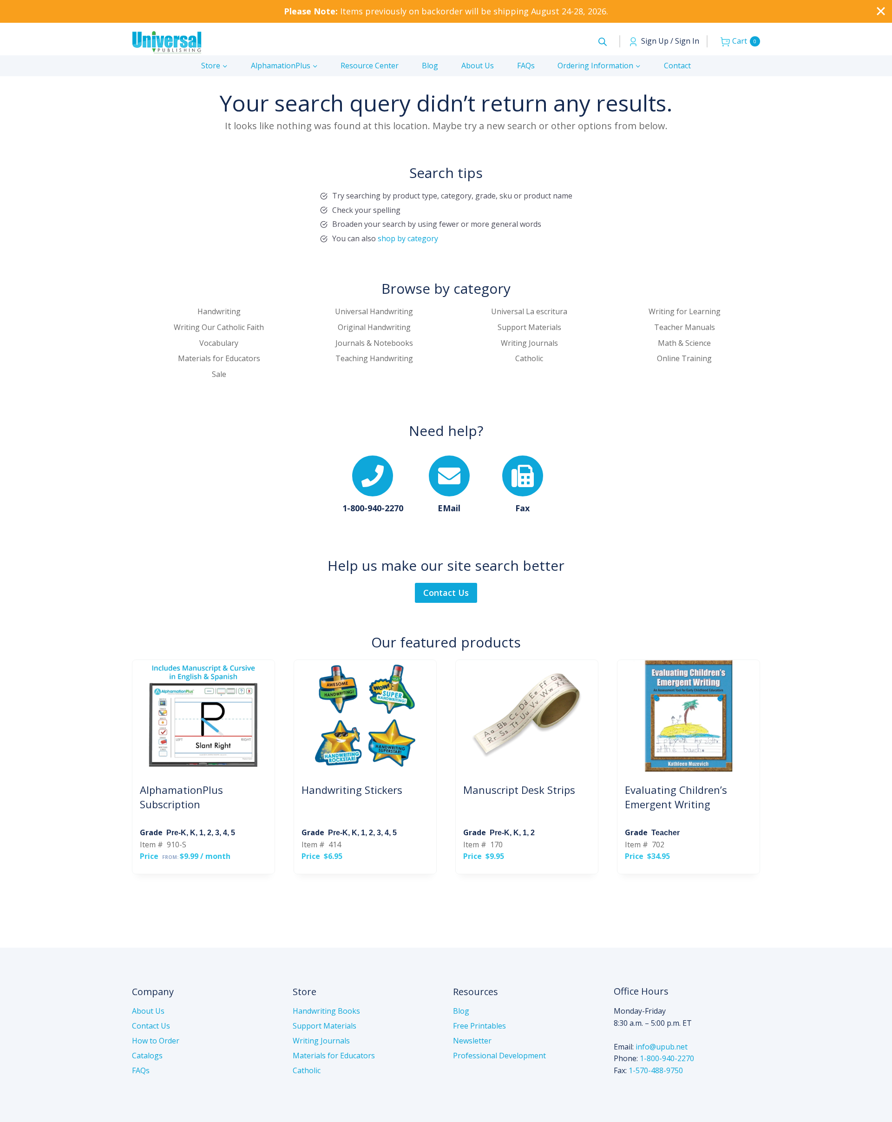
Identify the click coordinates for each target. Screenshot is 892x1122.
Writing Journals (321, 1041)
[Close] (881, 11)
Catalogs (147, 1055)
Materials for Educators (334, 1055)
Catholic (307, 1070)
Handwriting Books (326, 1011)
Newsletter (472, 1041)
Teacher (665, 833)
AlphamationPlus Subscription (181, 797)
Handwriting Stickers (352, 790)
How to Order (155, 1041)
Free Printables (479, 1026)
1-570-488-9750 (656, 1070)
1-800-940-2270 (667, 1058)
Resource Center (370, 65)
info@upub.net (662, 1047)
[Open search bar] (602, 42)
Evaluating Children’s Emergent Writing (676, 797)
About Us (477, 65)
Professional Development (499, 1055)
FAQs (526, 65)
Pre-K (176, 833)
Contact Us (151, 1026)
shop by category (408, 238)
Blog (430, 65)
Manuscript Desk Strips (519, 790)
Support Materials (324, 1026)
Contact (677, 65)
